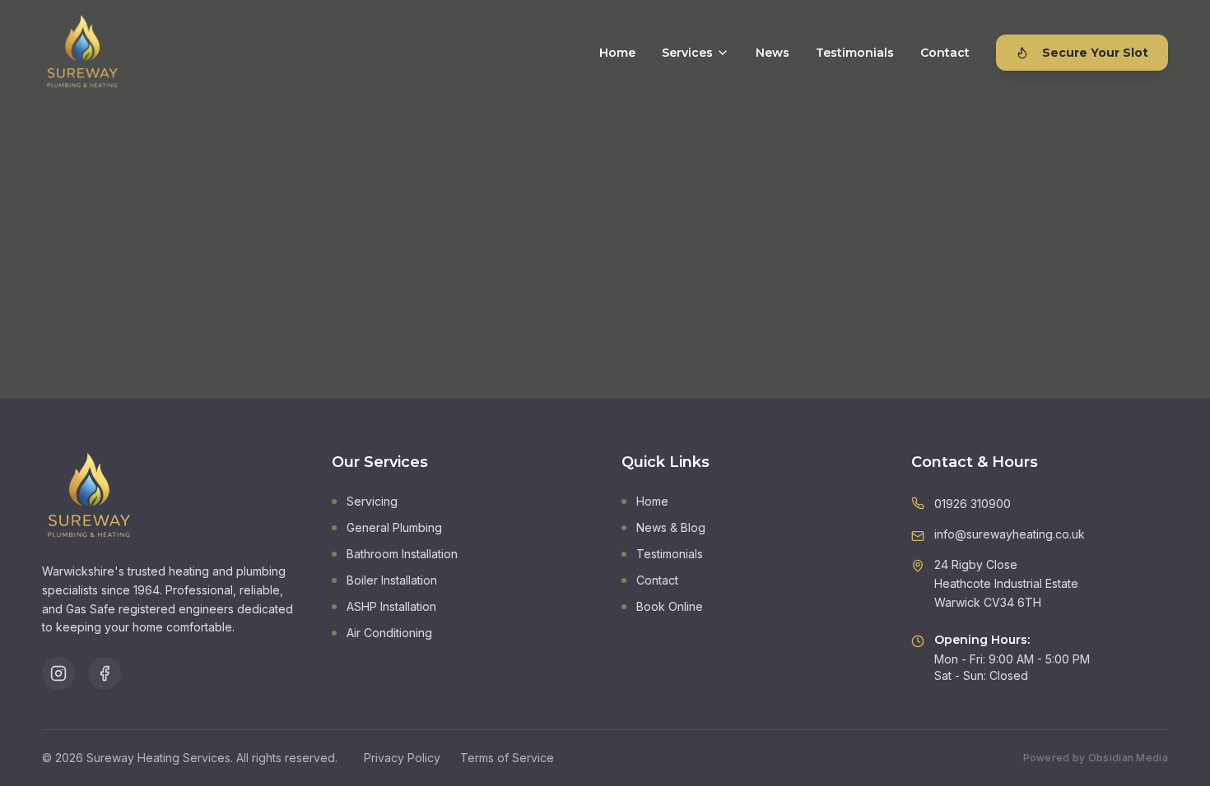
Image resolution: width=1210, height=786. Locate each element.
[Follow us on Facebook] (104, 673)
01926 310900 (972, 504)
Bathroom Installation (402, 554)
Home (617, 52)
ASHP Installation (391, 606)
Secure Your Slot (1095, 52)
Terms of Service (507, 758)
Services (687, 52)
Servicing (372, 501)
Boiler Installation (392, 580)
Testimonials (855, 52)
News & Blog (670, 527)
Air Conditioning (389, 633)
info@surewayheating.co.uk (1009, 534)
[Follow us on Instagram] (58, 673)
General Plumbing (394, 527)
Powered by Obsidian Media (1096, 757)
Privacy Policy (402, 758)
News (772, 52)
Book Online (669, 606)
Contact (945, 52)
